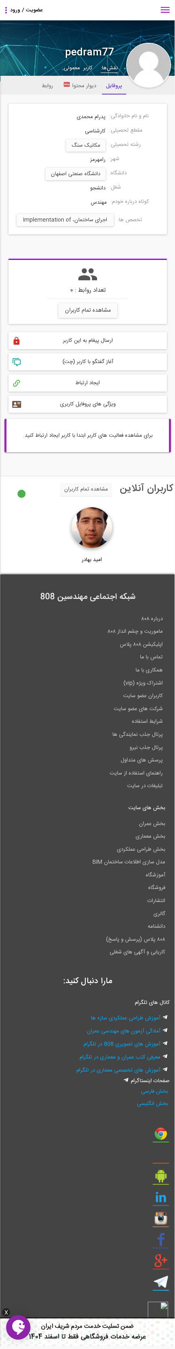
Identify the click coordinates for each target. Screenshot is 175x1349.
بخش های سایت (146, 807)
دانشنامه (156, 926)
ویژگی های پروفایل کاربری (88, 404)
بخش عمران (152, 823)
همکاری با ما (149, 670)
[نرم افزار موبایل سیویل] (161, 1179)
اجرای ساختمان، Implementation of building (65, 221)
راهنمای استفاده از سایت (136, 773)
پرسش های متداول (142, 760)
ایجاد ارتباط (88, 383)
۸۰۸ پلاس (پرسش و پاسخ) (135, 939)
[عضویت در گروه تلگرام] (161, 1285)
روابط (47, 85)
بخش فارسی (154, 1091)
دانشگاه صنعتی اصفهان (75, 173)
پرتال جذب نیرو (146, 747)
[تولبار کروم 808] (161, 1136)
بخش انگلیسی (152, 1103)
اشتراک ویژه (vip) (143, 683)
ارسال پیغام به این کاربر (88, 340)
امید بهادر (92, 559)
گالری (159, 913)
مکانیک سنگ (85, 145)
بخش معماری (150, 836)
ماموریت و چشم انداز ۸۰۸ (135, 631)
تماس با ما (151, 657)
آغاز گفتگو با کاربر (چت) (88, 361)
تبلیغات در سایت (145, 785)
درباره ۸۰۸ (152, 618)
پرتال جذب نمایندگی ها (137, 734)
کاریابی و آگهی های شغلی (137, 952)
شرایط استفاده (147, 721)
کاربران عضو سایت (143, 695)
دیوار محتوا (84, 85)
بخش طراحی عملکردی (141, 849)
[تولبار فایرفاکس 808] (161, 1158)
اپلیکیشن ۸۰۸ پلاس (141, 644)
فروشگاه (156, 887)
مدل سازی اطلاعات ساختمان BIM (129, 862)
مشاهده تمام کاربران (88, 310)
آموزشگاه (155, 875)
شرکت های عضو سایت (138, 708)
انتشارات (156, 900)
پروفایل (114, 85)
